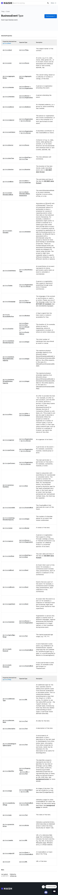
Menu (52, 3)
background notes (42, 779)
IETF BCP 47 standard (43, 304)
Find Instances (50, 16)
